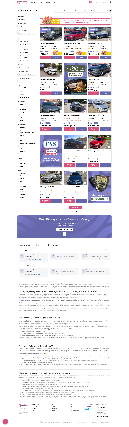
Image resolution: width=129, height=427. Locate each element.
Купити (56, 57)
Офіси (71, 404)
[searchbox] (26, 19)
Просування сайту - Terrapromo (82, 423)
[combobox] (68, 11)
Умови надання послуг (105, 422)
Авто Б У (34, 408)
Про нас (33, 410)
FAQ (70, 408)
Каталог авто (32, 2)
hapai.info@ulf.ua (102, 416)
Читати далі (38, 259)
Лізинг (53, 404)
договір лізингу (26, 300)
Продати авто (54, 406)
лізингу (33, 353)
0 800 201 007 (101, 412)
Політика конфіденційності (82, 421)
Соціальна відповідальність (75, 410)
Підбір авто (34, 406)
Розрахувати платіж (45, 57)
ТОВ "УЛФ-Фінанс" (45, 421)
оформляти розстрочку (79, 348)
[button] (61, 34)
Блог (71, 406)
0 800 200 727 (97, 2)
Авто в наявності (35, 404)
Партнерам (54, 412)
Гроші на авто (54, 408)
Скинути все (57, 10)
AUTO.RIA (53, 410)
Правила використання (81, 422)
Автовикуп (34, 412)
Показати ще (75, 207)
